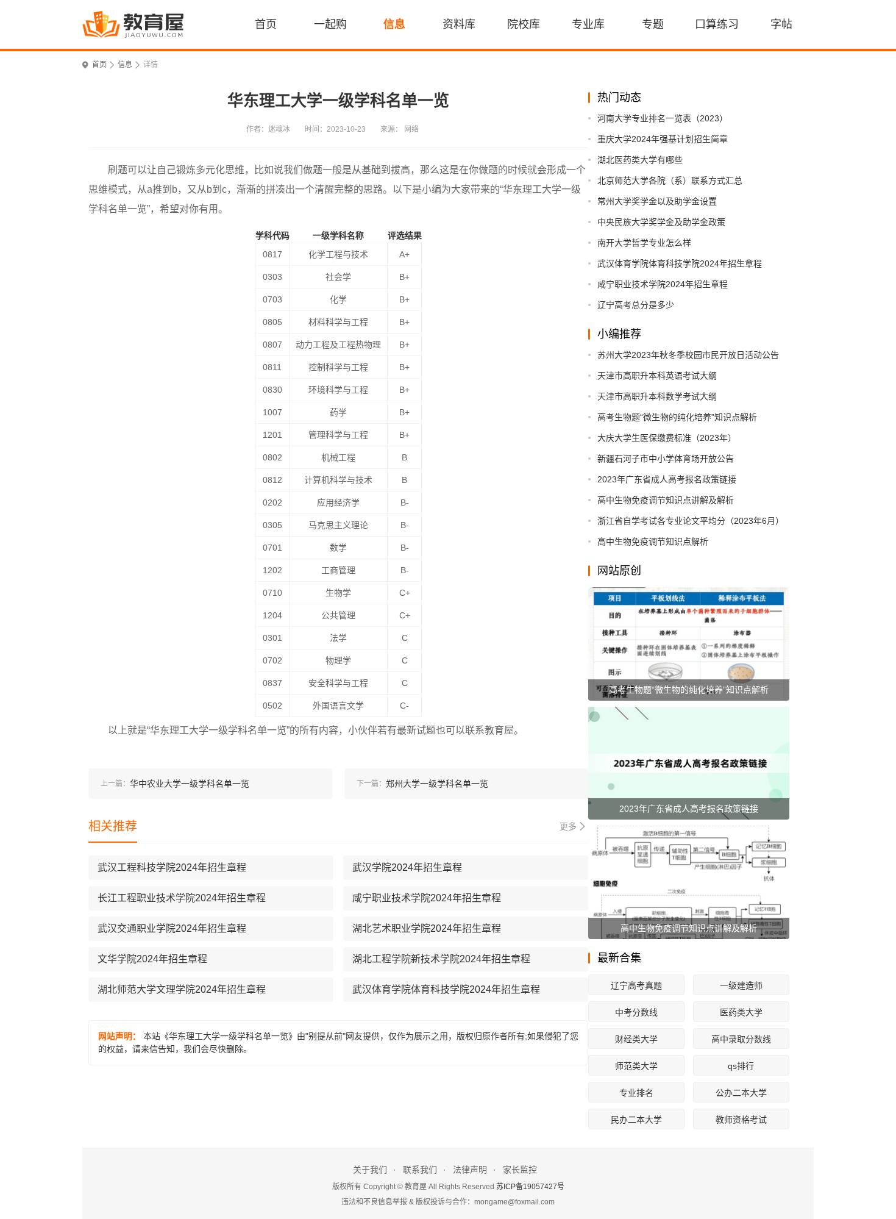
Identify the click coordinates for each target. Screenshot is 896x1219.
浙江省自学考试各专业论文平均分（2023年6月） (690, 521)
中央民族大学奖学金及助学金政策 (661, 222)
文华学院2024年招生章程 (152, 959)
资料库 (459, 24)
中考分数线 (636, 1012)
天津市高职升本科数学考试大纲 (657, 396)
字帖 (781, 24)
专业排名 (636, 1093)
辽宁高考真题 (636, 985)
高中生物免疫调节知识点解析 (652, 541)
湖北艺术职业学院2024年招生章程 (426, 928)
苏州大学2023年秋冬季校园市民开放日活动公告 (688, 355)
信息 (394, 24)
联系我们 (420, 1169)
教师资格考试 (741, 1119)
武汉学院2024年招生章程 (407, 867)
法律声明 (470, 1169)
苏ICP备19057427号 (530, 1186)
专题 (653, 24)
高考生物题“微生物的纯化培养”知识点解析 (677, 417)
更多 (568, 826)
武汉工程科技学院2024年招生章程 (172, 867)
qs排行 (741, 1066)
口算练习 (717, 24)
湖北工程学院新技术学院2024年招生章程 (441, 959)
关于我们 (370, 1169)
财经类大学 (636, 1039)
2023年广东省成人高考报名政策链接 (666, 479)
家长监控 (520, 1169)
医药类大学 (741, 1012)
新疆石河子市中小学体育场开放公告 (665, 458)
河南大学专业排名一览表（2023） (662, 118)
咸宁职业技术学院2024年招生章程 (662, 284)
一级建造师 (741, 985)
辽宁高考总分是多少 (635, 305)
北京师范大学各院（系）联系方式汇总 (669, 180)
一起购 (330, 24)
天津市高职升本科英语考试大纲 (657, 376)
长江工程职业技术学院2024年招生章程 (182, 898)
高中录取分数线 (741, 1039)
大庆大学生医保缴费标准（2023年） (666, 438)
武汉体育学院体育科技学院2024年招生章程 (679, 263)
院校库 (523, 24)
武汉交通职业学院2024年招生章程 (172, 928)
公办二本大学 (741, 1093)
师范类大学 (636, 1066)
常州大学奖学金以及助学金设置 (657, 201)
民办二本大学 (636, 1119)
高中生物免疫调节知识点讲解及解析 (665, 500)
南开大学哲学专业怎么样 (644, 243)
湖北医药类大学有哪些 (640, 160)
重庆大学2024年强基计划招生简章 (662, 139)
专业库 (588, 24)
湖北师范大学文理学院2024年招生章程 (182, 989)
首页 (266, 24)
